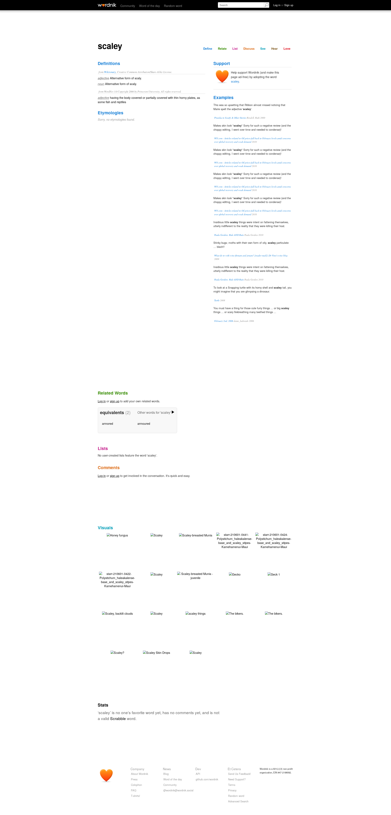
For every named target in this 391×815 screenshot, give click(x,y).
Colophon (136, 785)
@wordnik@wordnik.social (178, 790)
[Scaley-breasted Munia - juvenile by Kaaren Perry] (195, 575)
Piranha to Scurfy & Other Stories (230, 117)
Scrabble (118, 718)
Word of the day (149, 5)
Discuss (249, 48)
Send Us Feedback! (239, 774)
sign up (114, 401)
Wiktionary (110, 72)
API (198, 774)
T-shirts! (135, 796)
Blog (166, 774)
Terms (231, 785)
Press (134, 779)
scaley (235, 81)
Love (286, 48)
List (235, 48)
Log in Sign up (283, 5)
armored (107, 423)
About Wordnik (139, 774)
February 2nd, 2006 (223, 320)
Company (137, 768)
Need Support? (237, 779)
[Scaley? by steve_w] (117, 652)
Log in (102, 401)
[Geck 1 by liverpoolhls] (274, 574)
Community (127, 5)
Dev (198, 768)
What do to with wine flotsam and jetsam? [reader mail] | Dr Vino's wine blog (251, 255)
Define (207, 48)
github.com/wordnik (207, 779)
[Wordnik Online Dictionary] (107, 5)
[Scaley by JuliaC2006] (156, 535)
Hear (274, 48)
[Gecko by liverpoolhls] (235, 574)
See (263, 48)
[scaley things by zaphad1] (195, 613)
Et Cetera (234, 768)
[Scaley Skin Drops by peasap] (156, 652)
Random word (173, 5)
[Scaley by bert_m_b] (196, 652)
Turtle (217, 300)
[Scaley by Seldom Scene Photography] (156, 613)
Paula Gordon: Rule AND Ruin (229, 234)
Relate (222, 48)
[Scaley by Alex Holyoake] (156, 574)
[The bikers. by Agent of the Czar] (235, 613)
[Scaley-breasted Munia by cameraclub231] (195, 535)
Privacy (232, 790)
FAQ (133, 790)
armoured (143, 423)
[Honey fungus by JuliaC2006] (117, 535)
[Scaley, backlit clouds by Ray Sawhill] (117, 613)
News (167, 768)
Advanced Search (238, 801)
